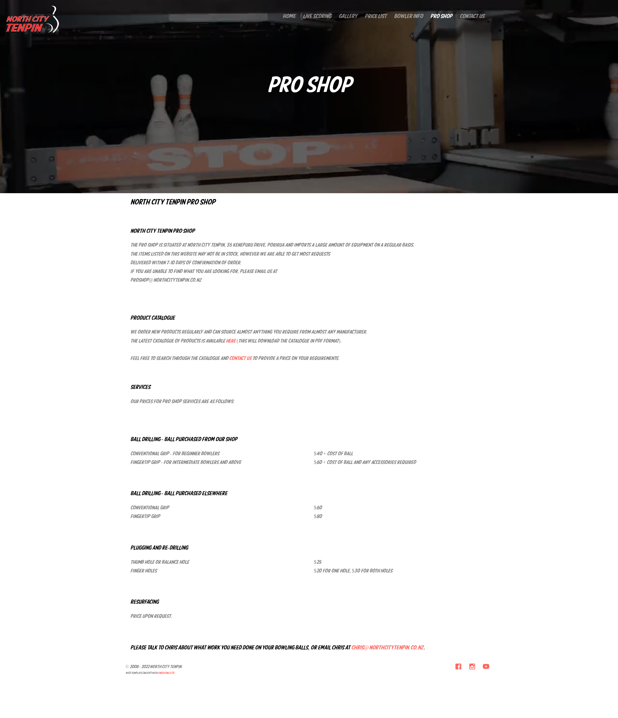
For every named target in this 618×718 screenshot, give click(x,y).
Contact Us (472, 17)
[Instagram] (472, 668)
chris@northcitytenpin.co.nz (387, 648)
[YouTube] (486, 668)
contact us (240, 358)
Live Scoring (317, 17)
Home (289, 17)
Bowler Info (408, 17)
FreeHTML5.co (166, 673)
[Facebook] (458, 668)
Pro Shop (441, 17)
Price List (376, 17)
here (230, 341)
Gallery (348, 17)
